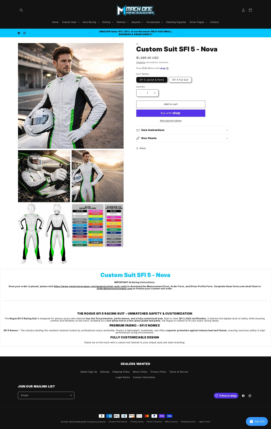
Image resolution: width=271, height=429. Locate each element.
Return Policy (140, 371)
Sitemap (104, 371)
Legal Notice (123, 377)
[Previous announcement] (89, 33)
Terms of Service (178, 371)
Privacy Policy (158, 371)
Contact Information (144, 377)
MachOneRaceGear (77, 422)
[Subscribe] (70, 395)
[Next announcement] (181, 33)
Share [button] (142, 148)
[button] (21, 10)
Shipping (140, 62)
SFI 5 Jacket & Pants (152, 79)
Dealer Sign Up (88, 371)
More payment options (171, 120)
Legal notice (204, 422)
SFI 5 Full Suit (180, 79)
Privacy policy (137, 422)
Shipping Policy (121, 371)
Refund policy (171, 422)
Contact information (118, 422)
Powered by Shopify (96, 422)
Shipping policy (188, 422)
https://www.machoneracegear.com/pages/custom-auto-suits (90, 286)
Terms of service (154, 422)
